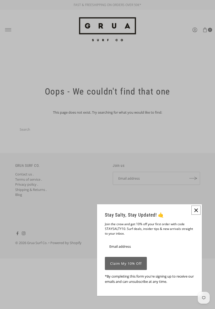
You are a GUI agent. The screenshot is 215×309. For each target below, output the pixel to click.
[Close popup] (196, 210)
